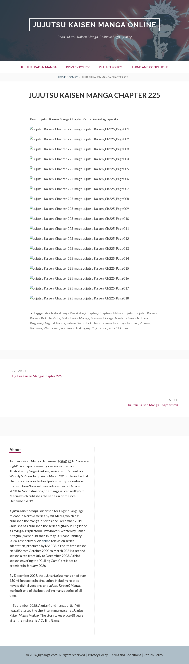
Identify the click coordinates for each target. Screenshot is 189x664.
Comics (73, 77)
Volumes (36, 328)
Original (49, 323)
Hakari (118, 313)
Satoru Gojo (74, 323)
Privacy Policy (78, 67)
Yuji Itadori (99, 328)
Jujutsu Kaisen (146, 313)
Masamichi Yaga (102, 318)
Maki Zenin (69, 318)
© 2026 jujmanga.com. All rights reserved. (56, 655)
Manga (84, 318)
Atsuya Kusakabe (71, 313)
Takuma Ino (109, 323)
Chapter (91, 313)
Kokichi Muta (50, 318)
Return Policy (110, 67)
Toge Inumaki (128, 323)
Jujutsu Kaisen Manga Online (94, 25)
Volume (145, 323)
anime (46, 541)
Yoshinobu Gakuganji (75, 328)
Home (62, 77)
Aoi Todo (51, 313)
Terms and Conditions (149, 67)
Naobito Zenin (125, 318)
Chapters (105, 313)
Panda (60, 323)
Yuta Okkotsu (118, 328)
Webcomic (51, 328)
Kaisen (35, 318)
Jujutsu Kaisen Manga (39, 67)
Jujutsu (129, 313)
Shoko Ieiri (92, 323)
